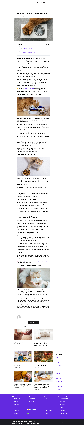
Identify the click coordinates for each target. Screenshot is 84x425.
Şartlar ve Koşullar (16, 421)
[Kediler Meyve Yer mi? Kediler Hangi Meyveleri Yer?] (43, 356)
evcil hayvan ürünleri (29, 88)
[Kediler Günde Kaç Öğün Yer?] (33, 29)
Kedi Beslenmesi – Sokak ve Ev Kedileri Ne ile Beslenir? (36, 261)
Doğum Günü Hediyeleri (60, 362)
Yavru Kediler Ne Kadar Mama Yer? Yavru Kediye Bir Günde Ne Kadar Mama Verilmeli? (42, 343)
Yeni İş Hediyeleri (59, 381)
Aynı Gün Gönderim (32, 401)
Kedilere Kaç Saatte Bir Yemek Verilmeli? (29, 52)
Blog (45, 401)
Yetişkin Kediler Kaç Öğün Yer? (27, 48)
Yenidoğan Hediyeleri (63, 413)
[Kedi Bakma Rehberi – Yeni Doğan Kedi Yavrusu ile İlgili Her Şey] (23, 376)
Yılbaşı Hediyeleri (59, 386)
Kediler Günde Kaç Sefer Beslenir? (27, 51)
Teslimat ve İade (32, 421)
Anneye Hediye (62, 401)
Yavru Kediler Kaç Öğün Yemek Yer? (28, 49)
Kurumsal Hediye (58, 365)
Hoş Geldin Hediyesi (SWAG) (49, 411)
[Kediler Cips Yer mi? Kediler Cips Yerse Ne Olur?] (23, 356)
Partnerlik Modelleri (17, 414)
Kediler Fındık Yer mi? (19, 342)
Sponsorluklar (16, 413)
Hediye (57, 357)
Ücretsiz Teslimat (32, 398)
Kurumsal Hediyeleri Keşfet (49, 410)
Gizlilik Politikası (24, 421)
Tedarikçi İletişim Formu (17, 410)
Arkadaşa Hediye (58, 378)
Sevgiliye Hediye (58, 370)
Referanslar (46, 413)
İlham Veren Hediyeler (48, 414)
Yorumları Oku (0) (33, 322)
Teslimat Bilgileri (16, 401)
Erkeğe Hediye (58, 373)
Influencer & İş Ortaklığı (17, 411)
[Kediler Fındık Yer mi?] (23, 334)
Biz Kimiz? (46, 398)
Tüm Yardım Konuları (17, 398)
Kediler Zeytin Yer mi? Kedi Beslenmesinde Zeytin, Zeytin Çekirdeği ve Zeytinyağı (42, 385)
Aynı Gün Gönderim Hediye (64, 398)
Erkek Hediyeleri (62, 407)
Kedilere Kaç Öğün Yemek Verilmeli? (27, 46)
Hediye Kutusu (62, 404)
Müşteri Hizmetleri (16, 404)
